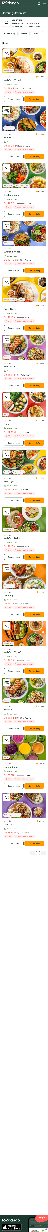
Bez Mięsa (9, 481)
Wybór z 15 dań (12, 538)
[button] (34, 26)
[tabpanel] (24, 448)
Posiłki (36, 34)
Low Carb (9, 824)
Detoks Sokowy (12, 767)
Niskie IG (8, 709)
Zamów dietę (34, 99)
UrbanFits (7, 77)
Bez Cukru (9, 366)
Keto (6, 424)
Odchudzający (11, 195)
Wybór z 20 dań (12, 652)
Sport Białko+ (11, 309)
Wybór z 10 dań (12, 251)
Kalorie (24, 34)
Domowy (8, 595)
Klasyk (7, 137)
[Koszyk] (39, 3)
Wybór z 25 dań (12, 80)
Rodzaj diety (9, 34)
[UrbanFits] (6, 53)
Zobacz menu (14, 99)
